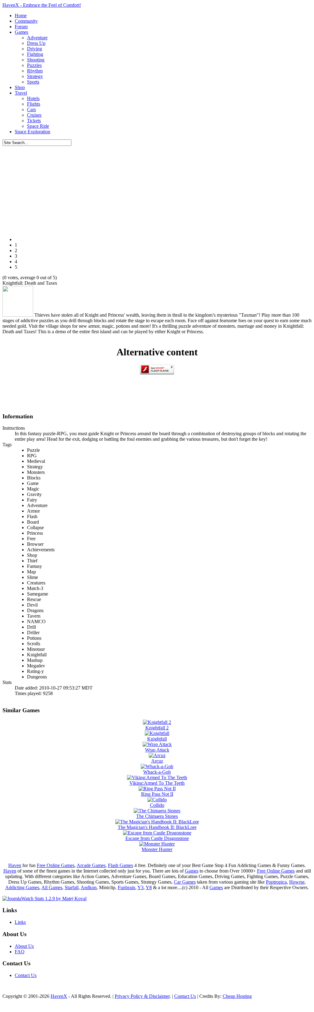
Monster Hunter (157, 849)
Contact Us (25, 975)
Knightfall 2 (157, 727)
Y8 (149, 887)
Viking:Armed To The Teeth (157, 783)
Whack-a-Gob (157, 772)
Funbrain (126, 887)
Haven (14, 865)
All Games (51, 887)
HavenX (59, 996)
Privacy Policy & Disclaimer (142, 996)
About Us (24, 946)
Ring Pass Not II (157, 794)
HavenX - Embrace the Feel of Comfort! (41, 5)
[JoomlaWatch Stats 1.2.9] (44, 898)
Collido (157, 805)
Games (191, 870)
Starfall (71, 887)
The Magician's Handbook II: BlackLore (157, 827)
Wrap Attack (157, 749)
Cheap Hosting (237, 996)
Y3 (140, 887)
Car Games (185, 882)
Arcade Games (91, 865)
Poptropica (276, 882)
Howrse (296, 882)
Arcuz (157, 761)
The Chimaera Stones (157, 816)
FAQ (20, 951)
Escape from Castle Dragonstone (157, 838)
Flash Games (120, 865)
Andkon (89, 887)
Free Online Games (56, 865)
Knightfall (157, 738)
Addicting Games (22, 887)
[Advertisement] (157, 189)
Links (20, 922)
